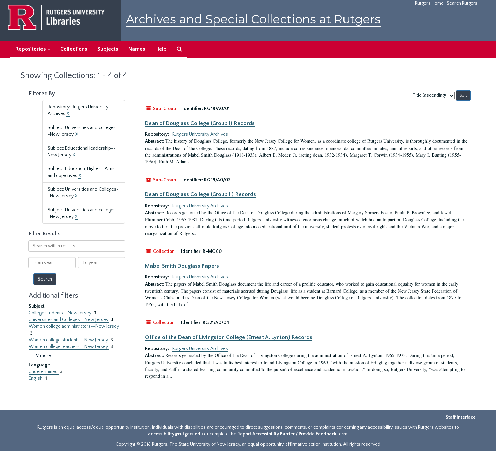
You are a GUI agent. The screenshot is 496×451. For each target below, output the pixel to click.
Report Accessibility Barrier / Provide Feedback (286, 434)
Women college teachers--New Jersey (69, 346)
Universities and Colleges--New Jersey (69, 319)
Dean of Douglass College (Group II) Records (200, 194)
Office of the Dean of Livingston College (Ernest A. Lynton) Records (228, 337)
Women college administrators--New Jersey (74, 326)
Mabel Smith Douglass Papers (182, 266)
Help (161, 49)
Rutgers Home (429, 3)
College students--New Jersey (60, 313)
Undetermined (44, 371)
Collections (73, 49)
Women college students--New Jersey (69, 340)
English (36, 378)
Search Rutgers (462, 3)
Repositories (31, 49)
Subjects (107, 49)
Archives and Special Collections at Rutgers (253, 19)
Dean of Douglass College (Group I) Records (200, 123)
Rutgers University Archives (200, 134)
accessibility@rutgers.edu (175, 434)
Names (136, 49)
